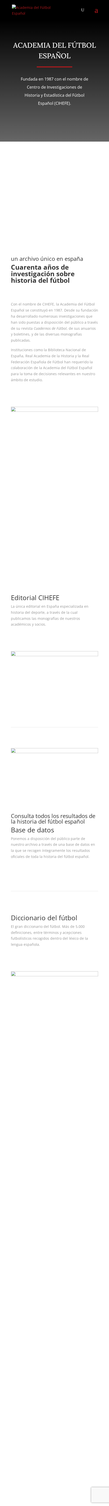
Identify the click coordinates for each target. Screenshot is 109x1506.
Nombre (18, 1202)
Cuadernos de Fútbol (28, 1144)
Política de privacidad (29, 1111)
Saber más (28, 394)
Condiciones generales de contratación (44, 1117)
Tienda (17, 1156)
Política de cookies (26, 1123)
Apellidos (19, 1212)
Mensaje (18, 1248)
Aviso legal (20, 1105)
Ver (20, 639)
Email (15, 1221)
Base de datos (23, 1150)
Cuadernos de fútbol (40, 547)
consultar (27, 871)
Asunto (17, 1231)
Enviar (23, 1459)
